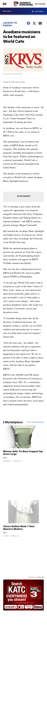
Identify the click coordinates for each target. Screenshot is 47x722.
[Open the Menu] (4, 4)
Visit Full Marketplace (35, 422)
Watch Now (39, 4)
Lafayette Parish (10, 24)
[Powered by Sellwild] (40, 577)
